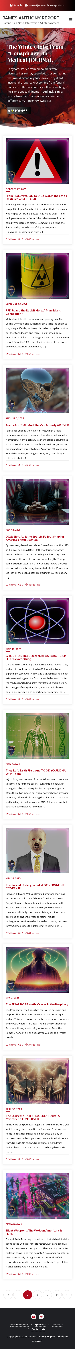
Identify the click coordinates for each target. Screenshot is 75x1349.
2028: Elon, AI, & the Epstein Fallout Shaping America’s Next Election (35, 538)
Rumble (18, 5)
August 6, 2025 (15, 418)
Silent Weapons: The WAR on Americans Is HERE (34, 1232)
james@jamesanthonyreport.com (46, 5)
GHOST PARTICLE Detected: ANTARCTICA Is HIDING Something (36, 657)
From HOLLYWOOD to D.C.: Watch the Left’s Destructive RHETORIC (36, 197)
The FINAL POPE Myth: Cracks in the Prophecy (37, 1004)
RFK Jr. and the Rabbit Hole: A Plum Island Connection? (33, 312)
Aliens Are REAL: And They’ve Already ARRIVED (37, 425)
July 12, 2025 (13, 529)
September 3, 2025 (17, 303)
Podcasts (57, 1324)
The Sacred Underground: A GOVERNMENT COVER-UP (35, 886)
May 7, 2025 (12, 997)
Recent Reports (19, 1324)
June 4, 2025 (13, 763)
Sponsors (40, 1324)
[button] (9, 111)
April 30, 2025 (14, 1109)
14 (57, 1294)
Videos (12, 239)
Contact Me (38, 1329)
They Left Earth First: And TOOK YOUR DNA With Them (36, 772)
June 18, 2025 (13, 649)
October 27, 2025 (16, 189)
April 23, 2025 (14, 1223)
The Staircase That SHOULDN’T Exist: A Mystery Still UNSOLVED (33, 1117)
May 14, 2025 (13, 878)
